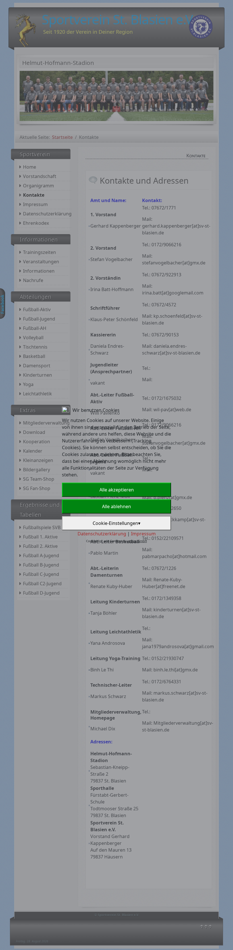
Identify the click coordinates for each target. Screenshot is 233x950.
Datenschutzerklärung (102, 534)
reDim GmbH (137, 541)
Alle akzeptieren (116, 490)
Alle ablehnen (116, 506)
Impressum (143, 534)
